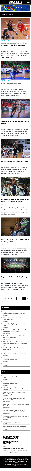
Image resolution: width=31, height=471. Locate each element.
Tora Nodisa (5, 315)
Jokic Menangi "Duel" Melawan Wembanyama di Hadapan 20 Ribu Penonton (16, 358)
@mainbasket (6, 441)
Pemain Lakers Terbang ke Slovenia (12, 422)
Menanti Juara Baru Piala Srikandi (11, 83)
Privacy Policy (10, 464)
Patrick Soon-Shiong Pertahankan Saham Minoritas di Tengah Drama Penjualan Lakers (15, 342)
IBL (2, 118)
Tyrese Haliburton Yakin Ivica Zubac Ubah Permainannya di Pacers (14, 336)
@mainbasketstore (15, 441)
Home (5, 464)
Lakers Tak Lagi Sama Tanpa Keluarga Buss (14, 353)
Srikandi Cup (5, 40)
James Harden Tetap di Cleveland (12, 364)
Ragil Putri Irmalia (6, 333)
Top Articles (17, 464)
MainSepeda (24, 464)
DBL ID (15, 465)
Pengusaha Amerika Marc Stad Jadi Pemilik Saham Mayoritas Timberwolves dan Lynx (14, 312)
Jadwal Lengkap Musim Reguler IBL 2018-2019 (15, 161)
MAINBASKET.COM (17, 458)
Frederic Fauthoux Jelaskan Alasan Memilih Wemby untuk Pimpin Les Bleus (14, 330)
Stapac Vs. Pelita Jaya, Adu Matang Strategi (14, 277)
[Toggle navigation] (4, 2)
